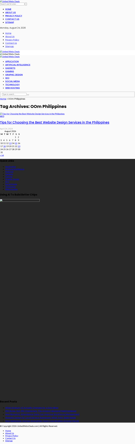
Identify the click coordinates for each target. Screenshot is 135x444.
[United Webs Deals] (10, 1)
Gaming (9, 71)
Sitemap (9, 22)
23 (19, 146)
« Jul (2, 155)
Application (12, 61)
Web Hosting (12, 87)
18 (4, 146)
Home (8, 9)
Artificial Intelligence (17, 64)
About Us (10, 12)
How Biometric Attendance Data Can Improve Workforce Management (42, 414)
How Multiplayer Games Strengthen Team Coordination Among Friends (42, 420)
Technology (12, 84)
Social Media (12, 81)
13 (10, 143)
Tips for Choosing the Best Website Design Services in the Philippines (54, 122)
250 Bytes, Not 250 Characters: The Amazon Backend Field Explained (40, 411)
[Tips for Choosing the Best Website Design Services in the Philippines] (32, 113)
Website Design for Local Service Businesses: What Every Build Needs (40, 417)
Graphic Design (14, 74)
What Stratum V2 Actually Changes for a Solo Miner (32, 407)
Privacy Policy (13, 15)
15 (16, 143)
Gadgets (10, 68)
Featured (9, 171)
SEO (7, 78)
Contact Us (12, 19)
